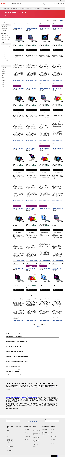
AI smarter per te (27, 429)
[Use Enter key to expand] (62, 3)
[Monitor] (18, 8)
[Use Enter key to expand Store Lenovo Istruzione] (57, 0)
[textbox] (52, 421)
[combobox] (28, 3)
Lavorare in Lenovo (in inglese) (10, 444)
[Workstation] (15, 8)
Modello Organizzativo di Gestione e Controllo (10, 440)
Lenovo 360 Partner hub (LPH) (19, 428)
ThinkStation (52, 443)
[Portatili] (6, 8)
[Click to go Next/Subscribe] (18, 421)
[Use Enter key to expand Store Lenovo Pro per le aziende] (47, 0)
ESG (7, 436)
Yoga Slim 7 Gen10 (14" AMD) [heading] (44, 208)
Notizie (8, 430)
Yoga (51, 433)
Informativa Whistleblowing (9, 448)
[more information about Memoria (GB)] (5, 80)
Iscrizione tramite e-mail (36, 433)
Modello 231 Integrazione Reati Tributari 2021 (10, 442)
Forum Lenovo (35, 434)
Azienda (8, 428)
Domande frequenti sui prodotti (45, 433)
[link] (60, 1)
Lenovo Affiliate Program (10, 446)
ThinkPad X (52, 429)
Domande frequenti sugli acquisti (45, 435)
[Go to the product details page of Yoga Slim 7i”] (18, 37)
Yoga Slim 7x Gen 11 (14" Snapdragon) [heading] (56, 269)
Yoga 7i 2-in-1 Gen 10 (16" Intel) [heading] (44, 28)
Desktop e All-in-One (27, 433)
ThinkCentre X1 (53, 439)
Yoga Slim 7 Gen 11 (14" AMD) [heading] (18, 268)
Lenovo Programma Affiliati (36, 441)
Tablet (25, 432)
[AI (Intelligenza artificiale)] (50, 8)
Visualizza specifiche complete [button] (18, 80)
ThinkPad (52, 430)
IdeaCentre (52, 440)
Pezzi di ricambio (27, 442)
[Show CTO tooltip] (23, 41)
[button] (58, 0)
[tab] (61, 20)
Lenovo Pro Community (36, 430)
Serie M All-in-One (53, 436)
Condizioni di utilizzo (36, 437)
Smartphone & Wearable (54, 435)
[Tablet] (21, 8)
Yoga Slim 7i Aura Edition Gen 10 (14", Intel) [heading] (31, 29)
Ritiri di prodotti (27, 440)
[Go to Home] (3, 3)
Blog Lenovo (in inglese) (36, 436)
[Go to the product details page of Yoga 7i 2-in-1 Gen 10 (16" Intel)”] (44, 37)
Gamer (25, 430)
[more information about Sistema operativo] (6, 33)
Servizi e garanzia (27, 439)
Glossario (34, 446)
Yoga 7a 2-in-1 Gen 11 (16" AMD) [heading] (56, 89)
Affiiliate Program (35, 442)
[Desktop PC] (10, 8)
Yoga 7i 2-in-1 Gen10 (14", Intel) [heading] (31, 88)
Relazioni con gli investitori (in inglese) (10, 432)
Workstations (26, 435)
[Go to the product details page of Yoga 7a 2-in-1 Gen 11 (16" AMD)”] (57, 97)
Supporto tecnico (44, 429)
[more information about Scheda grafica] (5, 22)
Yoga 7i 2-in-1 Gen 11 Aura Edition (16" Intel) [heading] (31, 209)
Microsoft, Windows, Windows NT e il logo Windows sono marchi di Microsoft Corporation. (21, 397)
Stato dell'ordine (44, 430)
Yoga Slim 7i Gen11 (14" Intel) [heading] (18, 28)
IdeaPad (52, 432)
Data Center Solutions (27, 436)
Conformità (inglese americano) (9, 434)
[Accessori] (25, 8)
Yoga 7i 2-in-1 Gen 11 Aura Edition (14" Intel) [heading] (31, 149)
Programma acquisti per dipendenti (36, 445)
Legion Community (35, 431)
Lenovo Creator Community (35, 428)
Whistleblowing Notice (10, 450)
